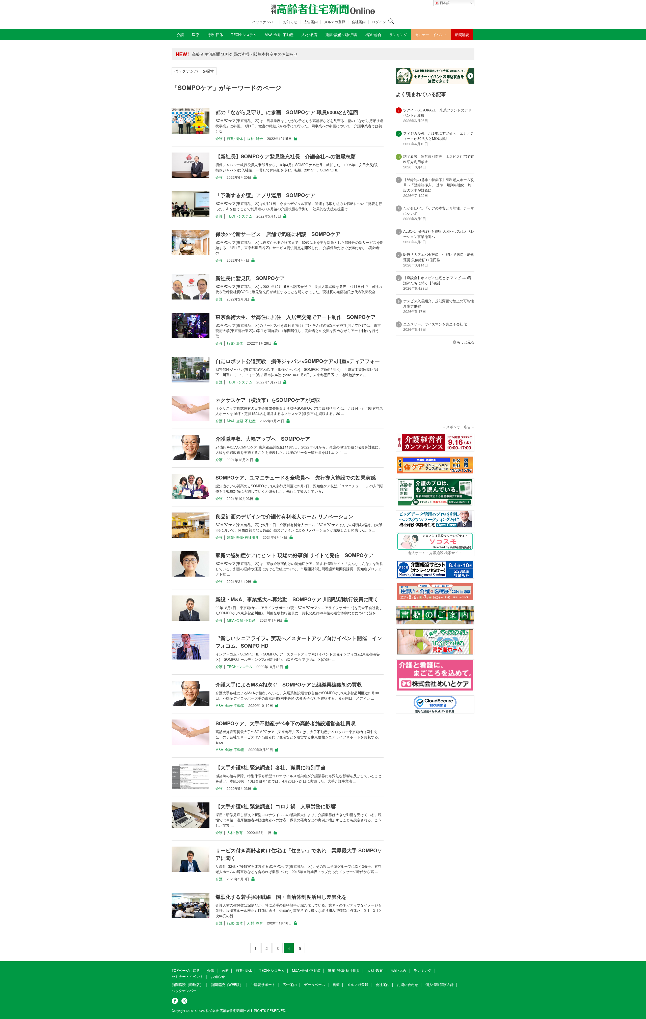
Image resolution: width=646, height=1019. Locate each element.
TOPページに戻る (186, 970)
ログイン (379, 21)
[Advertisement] (435, 391)
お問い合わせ (407, 984)
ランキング (422, 970)
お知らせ (290, 21)
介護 (219, 138)
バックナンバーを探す (194, 71)
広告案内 (311, 21)
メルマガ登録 (334, 21)
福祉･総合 (255, 138)
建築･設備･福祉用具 (243, 537)
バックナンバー (264, 21)
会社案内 (359, 21)
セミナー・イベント (187, 976)
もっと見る (465, 341)
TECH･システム (239, 216)
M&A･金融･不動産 (241, 420)
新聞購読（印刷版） (187, 984)
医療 (225, 970)
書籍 (336, 984)
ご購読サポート (263, 984)
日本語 (444, 3)
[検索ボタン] (391, 21)
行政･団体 (235, 138)
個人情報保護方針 (439, 984)
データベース (314, 984)
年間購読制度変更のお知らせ (218, 54)
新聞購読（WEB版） (227, 984)
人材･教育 (235, 832)
